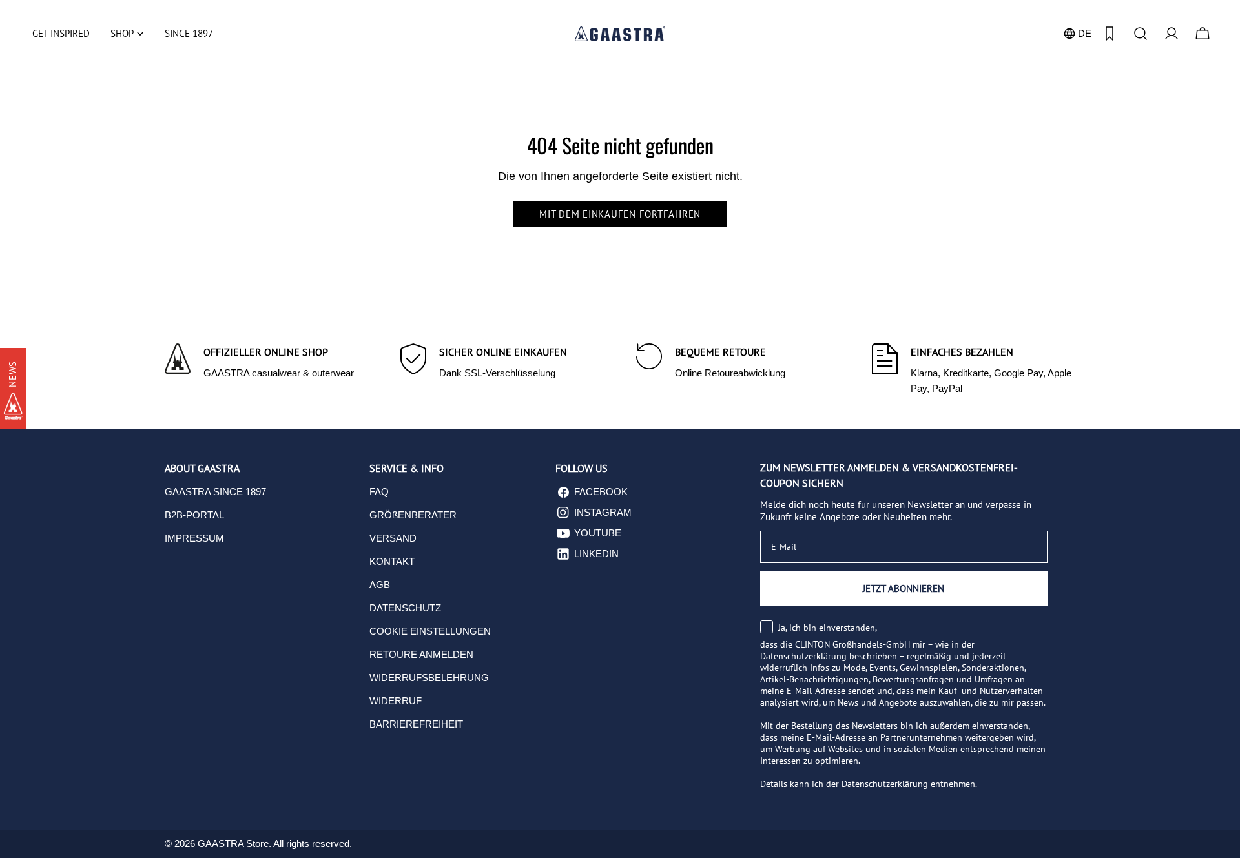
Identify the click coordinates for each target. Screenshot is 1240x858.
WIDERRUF (395, 700)
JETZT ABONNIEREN (903, 588)
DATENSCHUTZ (405, 607)
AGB (379, 584)
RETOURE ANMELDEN (421, 654)
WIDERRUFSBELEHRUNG (429, 677)
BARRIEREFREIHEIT (416, 724)
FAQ (379, 491)
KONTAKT (392, 561)
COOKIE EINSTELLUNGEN (430, 631)
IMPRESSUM (194, 538)
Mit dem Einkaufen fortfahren (620, 214)
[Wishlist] (1109, 33)
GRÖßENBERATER (413, 514)
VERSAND (393, 538)
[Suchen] (1140, 33)
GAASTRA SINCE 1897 (215, 491)
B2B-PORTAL (194, 514)
